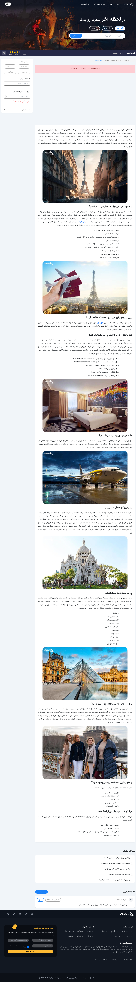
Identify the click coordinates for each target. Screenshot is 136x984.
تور (117, 4)
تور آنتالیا (90, 936)
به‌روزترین (24, 72)
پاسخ (40, 900)
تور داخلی (90, 931)
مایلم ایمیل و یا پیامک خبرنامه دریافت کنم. (17, 946)
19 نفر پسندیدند (54, 900)
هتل (110, 4)
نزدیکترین (10, 72)
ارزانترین (24, 66)
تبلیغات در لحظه (101, 959)
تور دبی (70, 936)
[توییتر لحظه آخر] (12, 914)
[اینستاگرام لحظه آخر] (30, 914)
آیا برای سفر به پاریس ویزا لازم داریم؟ (119, 874)
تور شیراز (105, 931)
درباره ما (115, 959)
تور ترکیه (80, 931)
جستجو (20, 4)
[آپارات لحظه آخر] (6, 914)
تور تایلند (80, 936)
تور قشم (114, 931)
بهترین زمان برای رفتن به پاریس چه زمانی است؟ (115, 869)
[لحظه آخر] (123, 914)
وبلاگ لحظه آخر (99, 4)
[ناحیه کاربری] (8, 4)
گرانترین (10, 66)
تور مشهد (129, 936)
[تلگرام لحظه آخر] (24, 914)
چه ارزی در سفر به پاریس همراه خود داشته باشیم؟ (114, 880)
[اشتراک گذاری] (4, 53)
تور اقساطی (85, 4)
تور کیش (124, 931)
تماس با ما (128, 959)
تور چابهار (119, 936)
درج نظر (41, 892)
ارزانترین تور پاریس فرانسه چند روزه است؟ (117, 858)
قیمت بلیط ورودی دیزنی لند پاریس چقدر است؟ (115, 863)
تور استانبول (69, 931)
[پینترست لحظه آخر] (18, 914)
